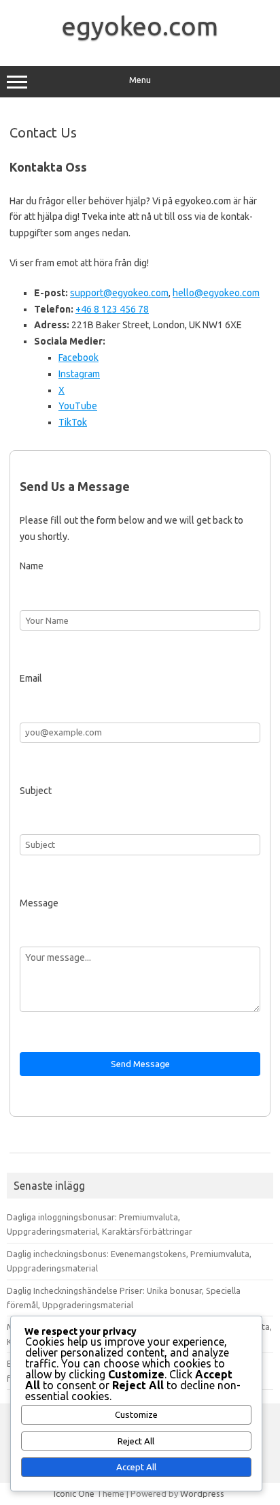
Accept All (136, 1467)
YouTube (77, 405)
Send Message (140, 1064)
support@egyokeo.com (119, 292)
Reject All (136, 1441)
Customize (136, 1415)
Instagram (79, 373)
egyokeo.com (140, 26)
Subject (36, 790)
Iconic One (74, 1493)
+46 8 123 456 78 (112, 309)
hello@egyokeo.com (216, 292)
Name (31, 565)
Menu (140, 80)
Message (39, 903)
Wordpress (202, 1493)
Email (31, 678)
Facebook (78, 357)
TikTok (72, 422)
